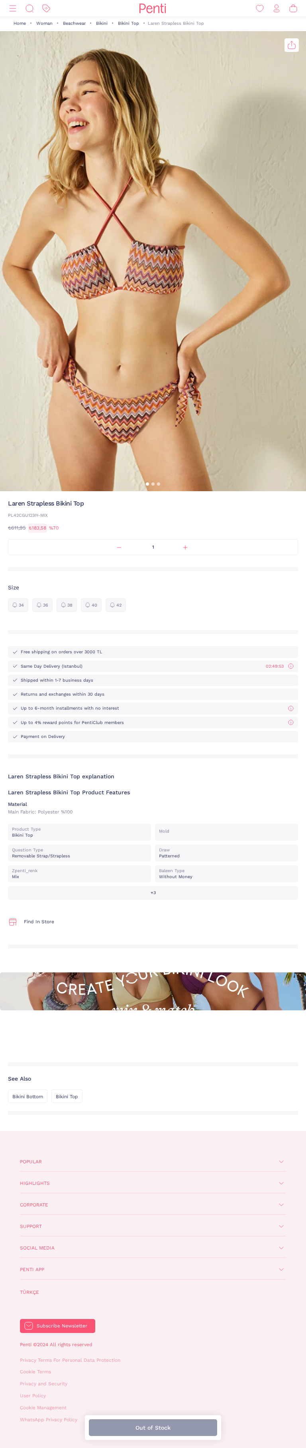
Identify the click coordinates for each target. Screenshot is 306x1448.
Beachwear (74, 23)
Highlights (35, 1183)
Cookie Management (43, 1407)
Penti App (32, 1269)
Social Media (37, 1248)
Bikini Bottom (27, 1096)
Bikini (102, 23)
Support (31, 1226)
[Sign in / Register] (276, 9)
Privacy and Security (43, 1384)
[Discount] (46, 9)
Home (20, 23)
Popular (31, 1161)
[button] (147, 484)
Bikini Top (128, 23)
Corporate (34, 1205)
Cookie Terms (35, 1372)
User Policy (33, 1395)
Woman (44, 23)
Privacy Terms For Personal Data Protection (70, 1360)
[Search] (29, 9)
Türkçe (29, 1292)
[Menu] (13, 9)
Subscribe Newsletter (62, 1326)
